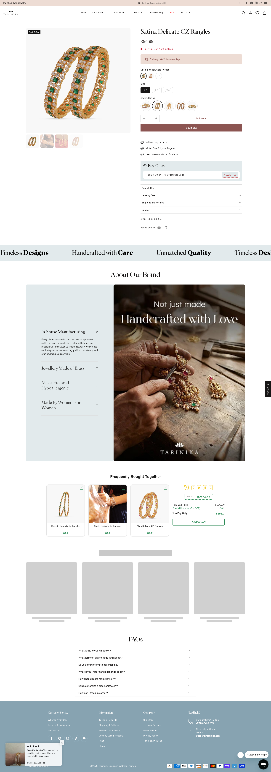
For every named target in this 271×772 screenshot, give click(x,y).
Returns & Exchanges (59, 725)
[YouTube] (265, 3)
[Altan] (169, 106)
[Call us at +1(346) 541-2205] (165, 227)
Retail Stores (150, 730)
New (83, 12)
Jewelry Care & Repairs (111, 735)
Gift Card (185, 12)
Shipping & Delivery (109, 725)
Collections (118, 12)
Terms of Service (152, 725)
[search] (243, 13)
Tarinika (103, 765)
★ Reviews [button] (268, 389)
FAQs (101, 740)
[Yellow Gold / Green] (143, 76)
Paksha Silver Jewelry (14, 2)
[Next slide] (239, 3)
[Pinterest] (251, 3)
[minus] (144, 118)
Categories (97, 12)
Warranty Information (110, 730)
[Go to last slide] (31, 3)
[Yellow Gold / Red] (151, 76)
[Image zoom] (78, 80)
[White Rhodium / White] (159, 76)
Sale (172, 12)
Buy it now (191, 127)
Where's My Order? (57, 719)
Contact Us (53, 730)
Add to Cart (198, 522)
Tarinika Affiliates (152, 740)
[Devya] (146, 106)
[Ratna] (181, 106)
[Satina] (157, 106)
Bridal (137, 12)
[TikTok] (260, 3)
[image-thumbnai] (32, 141)
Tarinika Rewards (108, 719)
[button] (201, 118)
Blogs (102, 746)
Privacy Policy (150, 735)
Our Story (148, 719)
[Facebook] (246, 3)
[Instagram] (256, 3)
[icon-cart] (264, 12)
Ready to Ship (156, 12)
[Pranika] (192, 106)
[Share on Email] (159, 227)
